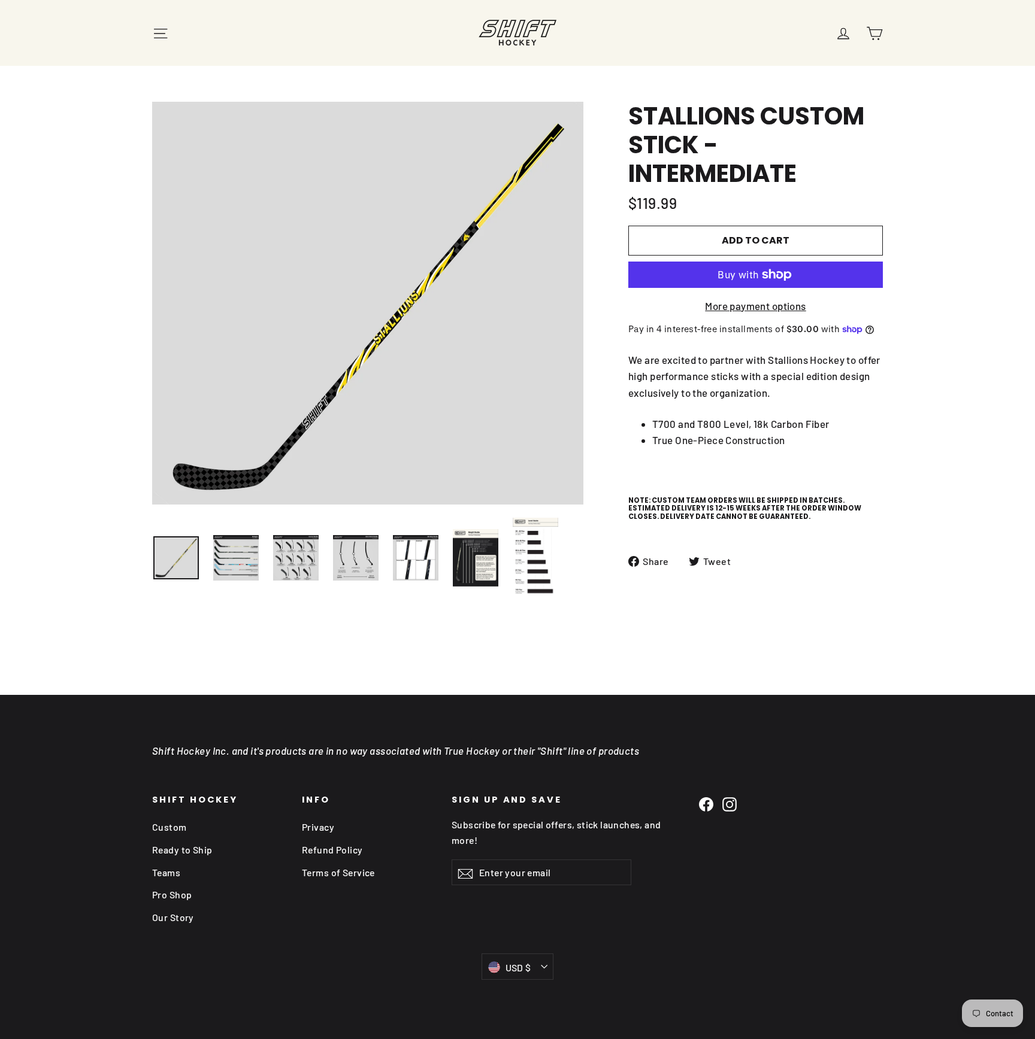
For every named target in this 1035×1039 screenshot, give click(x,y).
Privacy (318, 827)
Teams (166, 872)
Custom (169, 827)
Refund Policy (332, 849)
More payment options (755, 306)
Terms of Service (338, 872)
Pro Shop (172, 894)
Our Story (173, 917)
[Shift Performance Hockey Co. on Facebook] (706, 803)
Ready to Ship (182, 849)
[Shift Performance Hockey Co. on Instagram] (729, 803)
